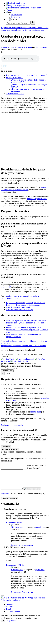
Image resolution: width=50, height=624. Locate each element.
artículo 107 (6, 287)
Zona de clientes (13, 611)
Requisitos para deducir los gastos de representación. (27, 75)
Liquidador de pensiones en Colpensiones (23, 305)
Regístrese (5, 493)
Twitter (12, 359)
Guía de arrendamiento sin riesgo (19, 309)
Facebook (30, 359)
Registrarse (15, 17)
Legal (8, 609)
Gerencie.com (41, 47)
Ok (3, 621)
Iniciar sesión (16, 15)
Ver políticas (11, 620)
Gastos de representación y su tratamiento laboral (26, 320)
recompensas (35, 412)
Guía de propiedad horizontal (18, 307)
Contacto (9, 607)
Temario (9, 604)
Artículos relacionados (15, 94)
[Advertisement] (25, 140)
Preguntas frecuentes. (14, 77)
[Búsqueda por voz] (32, 22)
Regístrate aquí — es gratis (12, 425)
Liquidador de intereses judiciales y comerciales (25, 303)
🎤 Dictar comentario (32, 489)
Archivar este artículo (10, 449)
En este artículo (7, 71)
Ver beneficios (7, 371)
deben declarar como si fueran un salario (23, 188)
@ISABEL (39, 569)
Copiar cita (6, 447)
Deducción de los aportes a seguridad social (23, 327)
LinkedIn (24, 361)
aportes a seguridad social (37, 199)
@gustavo (39, 527)
